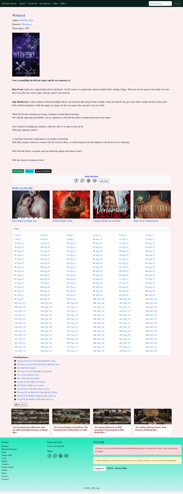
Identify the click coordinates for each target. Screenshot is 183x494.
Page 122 (48, 315)
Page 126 (153, 315)
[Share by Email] (94, 180)
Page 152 (48, 335)
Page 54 (151, 267)
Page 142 (100, 327)
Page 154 (100, 335)
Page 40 (99, 259)
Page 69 (73, 279)
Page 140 (48, 327)
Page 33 (73, 255)
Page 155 (127, 335)
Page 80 (47, 287)
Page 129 (74, 319)
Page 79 (20, 287)
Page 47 (125, 263)
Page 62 (47, 275)
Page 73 (20, 283)
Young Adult (6, 455)
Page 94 (99, 295)
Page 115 (22, 311)
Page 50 (47, 267)
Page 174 (153, 347)
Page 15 (73, 243)
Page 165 (74, 343)
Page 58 (99, 271)
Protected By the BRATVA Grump (31, 392)
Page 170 (48, 347)
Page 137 (127, 323)
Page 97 (20, 299)
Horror (4, 473)
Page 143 (127, 327)
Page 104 (48, 303)
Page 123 (74, 315)
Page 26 (47, 251)
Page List (29, 171)
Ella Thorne (52, 392)
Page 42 (151, 259)
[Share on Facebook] (76, 180)
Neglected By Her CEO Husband (30, 360)
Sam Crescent (39, 381)
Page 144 (153, 327)
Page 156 (153, 335)
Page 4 (97, 235)
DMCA (63, 3)
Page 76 (99, 283)
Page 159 (74, 339)
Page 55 (20, 271)
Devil (19, 367)
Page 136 (100, 323)
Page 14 (47, 243)
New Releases (45, 3)
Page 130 (100, 319)
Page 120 (153, 311)
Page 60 (151, 271)
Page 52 (99, 267)
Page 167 (127, 343)
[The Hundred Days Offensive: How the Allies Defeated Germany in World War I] (30, 416)
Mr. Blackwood (23, 385)
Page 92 (47, 295)
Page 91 (20, 295)
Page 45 (73, 263)
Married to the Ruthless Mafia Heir (30, 395)
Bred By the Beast (24, 381)
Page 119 (127, 311)
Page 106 (100, 303)
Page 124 (100, 315)
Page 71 (125, 279)
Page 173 (127, 347)
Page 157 (22, 339)
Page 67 (20, 279)
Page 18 (151, 243)
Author (55, 3)
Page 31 (20, 255)
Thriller (4, 470)
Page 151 (22, 335)
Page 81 (73, 287)
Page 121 (22, 315)
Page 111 (74, 307)
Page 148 (100, 331)
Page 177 (74, 350)
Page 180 (153, 350)
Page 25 (20, 251)
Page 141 (74, 327)
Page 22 (99, 247)
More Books (21, 404)
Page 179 (127, 350)
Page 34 (99, 255)
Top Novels (32, 3)
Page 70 (99, 279)
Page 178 (100, 350)
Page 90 (151, 291)
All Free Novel (8, 3)
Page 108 (153, 303)
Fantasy (4, 461)
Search (177, 3)
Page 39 (73, 259)
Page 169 (22, 347)
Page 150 (153, 331)
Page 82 (99, 287)
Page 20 (47, 247)
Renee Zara (55, 364)
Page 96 (151, 295)
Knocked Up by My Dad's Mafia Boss (32, 364)
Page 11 (125, 239)
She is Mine (21, 378)
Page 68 (47, 279)
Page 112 (100, 307)
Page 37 (20, 259)
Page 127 (22, 319)
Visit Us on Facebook (55, 446)
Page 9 (71, 239)
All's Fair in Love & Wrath (27, 371)
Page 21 (73, 247)
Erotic (3, 452)
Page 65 (125, 275)
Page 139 (22, 327)
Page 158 (48, 339)
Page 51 (73, 267)
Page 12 (151, 239)
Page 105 (74, 303)
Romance (27, 24)
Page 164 (48, 343)
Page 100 (100, 299)
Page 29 (125, 251)
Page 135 (74, 323)
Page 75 (73, 283)
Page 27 (73, 251)
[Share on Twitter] (82, 180)
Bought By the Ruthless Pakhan (29, 399)
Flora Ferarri (34, 378)
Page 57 (73, 271)
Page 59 (125, 271)
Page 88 (99, 291)
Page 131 (127, 319)
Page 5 (124, 235)
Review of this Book (43, 171)
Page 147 (74, 331)
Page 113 (127, 307)
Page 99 (73, 299)
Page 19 (20, 247)
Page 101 (127, 299)
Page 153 (74, 335)
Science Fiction (7, 467)
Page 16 (99, 243)
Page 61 (20, 275)
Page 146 (48, 331)
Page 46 (99, 263)
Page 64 (99, 275)
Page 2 (45, 235)
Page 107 (127, 303)
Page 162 (153, 339)
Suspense (5, 479)
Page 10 (99, 239)
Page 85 (20, 291)
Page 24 (151, 247)
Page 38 (47, 259)
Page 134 (48, 323)
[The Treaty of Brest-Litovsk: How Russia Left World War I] (153, 416)
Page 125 (127, 315)
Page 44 (47, 263)
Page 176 (48, 350)
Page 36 (151, 255)
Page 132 (153, 319)
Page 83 (125, 287)
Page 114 (153, 307)
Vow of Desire (23, 374)
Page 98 (47, 299)
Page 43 (20, 263)
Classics (4, 476)
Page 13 (20, 243)
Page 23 (125, 247)
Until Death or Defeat (25, 388)
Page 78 (151, 283)
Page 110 (48, 307)
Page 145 (22, 331)
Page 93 (73, 295)
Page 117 (74, 311)
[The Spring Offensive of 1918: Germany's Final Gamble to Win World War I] (112, 416)
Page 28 (99, 251)
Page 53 (125, 267)
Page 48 (151, 263)
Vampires (5, 464)
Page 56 (47, 271)
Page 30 (151, 251)
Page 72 (151, 279)
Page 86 (47, 291)
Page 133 (22, 323)
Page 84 (151, 287)
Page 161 (127, 339)
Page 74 (47, 283)
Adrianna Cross (43, 388)
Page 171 (74, 347)
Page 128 (48, 319)
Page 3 (71, 235)
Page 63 (73, 275)
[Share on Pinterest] (88, 180)
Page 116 (48, 311)
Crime (3, 458)
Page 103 (22, 303)
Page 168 (153, 343)
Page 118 (100, 311)
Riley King (51, 360)
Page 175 (22, 350)
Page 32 (47, 255)
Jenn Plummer (46, 371)
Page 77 (125, 283)
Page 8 (45, 239)
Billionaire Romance (9, 449)
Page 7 (19, 239)
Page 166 (100, 343)
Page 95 (125, 295)
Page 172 (100, 347)
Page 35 (125, 255)
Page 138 (153, 323)
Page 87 (73, 291)
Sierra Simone (29, 367)
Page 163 (22, 343)
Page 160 (100, 339)
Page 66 (151, 275)
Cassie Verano (38, 385)
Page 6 (150, 235)
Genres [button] (22, 3)
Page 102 (153, 299)
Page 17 (125, 243)
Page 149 (127, 331)
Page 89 (125, 291)
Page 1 (19, 235)
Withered (18, 15)
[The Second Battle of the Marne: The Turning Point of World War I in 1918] (71, 416)
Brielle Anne (27, 20)
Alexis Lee (51, 395)
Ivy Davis (35, 374)
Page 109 (22, 307)
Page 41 (125, 259)
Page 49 (20, 267)
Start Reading (18, 171)
